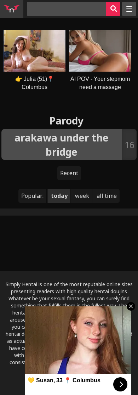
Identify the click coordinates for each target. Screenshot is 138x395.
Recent (69, 173)
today (59, 196)
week (82, 196)
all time (107, 196)
